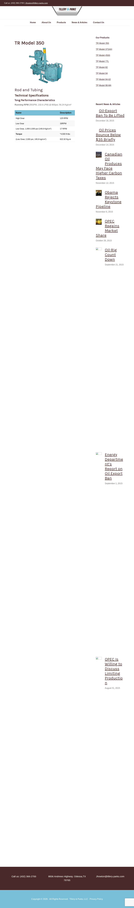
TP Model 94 (102, 73)
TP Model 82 (102, 67)
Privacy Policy (96, 899)
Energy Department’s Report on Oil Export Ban (114, 466)
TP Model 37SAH (104, 49)
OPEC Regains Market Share (107, 228)
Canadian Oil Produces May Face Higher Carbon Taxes (109, 166)
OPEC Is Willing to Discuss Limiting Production (114, 671)
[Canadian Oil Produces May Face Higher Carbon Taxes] (99, 155)
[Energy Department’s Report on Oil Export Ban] (99, 550)
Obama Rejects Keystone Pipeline (108, 199)
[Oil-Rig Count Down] (99, 346)
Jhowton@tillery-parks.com (36, 3)
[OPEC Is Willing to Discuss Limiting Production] (99, 755)
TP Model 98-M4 (103, 85)
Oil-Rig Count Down (111, 255)
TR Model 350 (102, 43)
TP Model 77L (102, 61)
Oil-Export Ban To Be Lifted (110, 113)
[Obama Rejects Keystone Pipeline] (99, 193)
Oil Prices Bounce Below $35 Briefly (108, 135)
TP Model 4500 (103, 55)
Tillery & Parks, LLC (67, 11)
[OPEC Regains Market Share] (99, 222)
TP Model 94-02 (103, 79)
